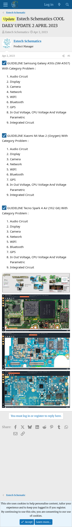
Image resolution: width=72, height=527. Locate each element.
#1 (68, 55)
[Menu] (5, 5)
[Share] (63, 55)
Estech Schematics (17, 32)
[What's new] (59, 4)
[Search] (67, 4)
